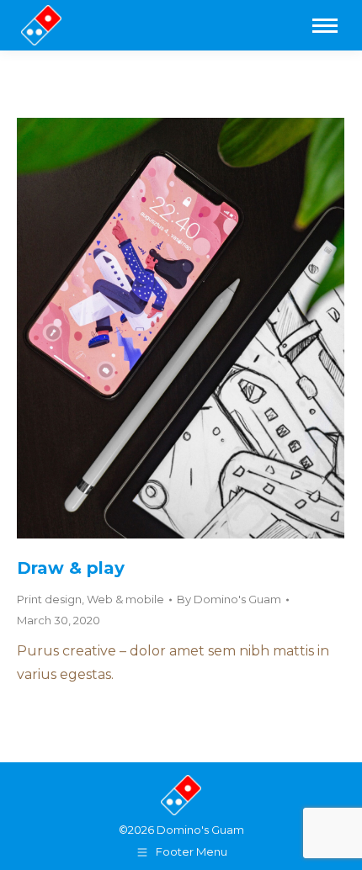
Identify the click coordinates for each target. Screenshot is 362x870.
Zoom (158, 328)
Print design (49, 599)
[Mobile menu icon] (325, 25)
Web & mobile (125, 599)
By (229, 599)
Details (203, 328)
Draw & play (71, 568)
